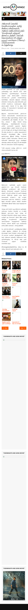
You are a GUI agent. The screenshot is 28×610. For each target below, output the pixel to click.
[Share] (11, 53)
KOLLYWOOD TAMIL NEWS (18, 48)
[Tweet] (21, 53)
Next (22, 328)
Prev (6, 328)
